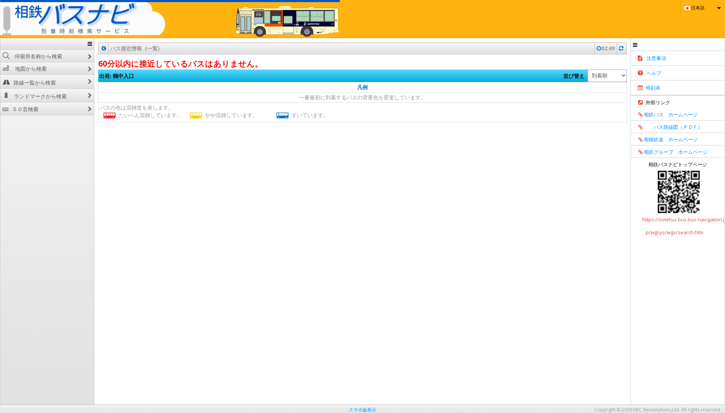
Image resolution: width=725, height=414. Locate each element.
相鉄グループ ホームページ (675, 151)
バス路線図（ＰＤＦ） (673, 127)
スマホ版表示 (362, 409)
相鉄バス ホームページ (670, 114)
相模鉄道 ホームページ (670, 139)
